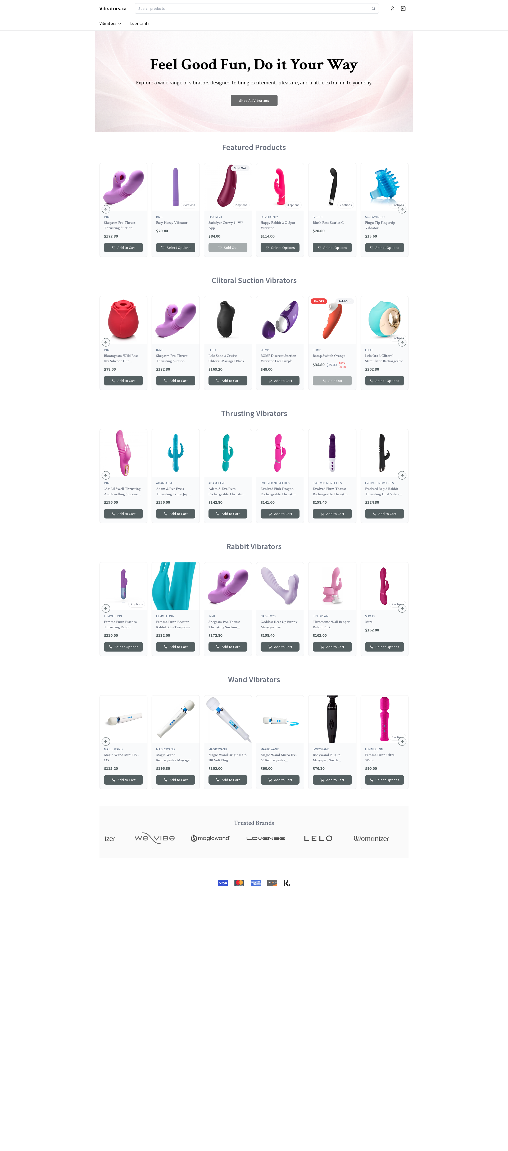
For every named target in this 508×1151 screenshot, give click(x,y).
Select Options (178, 247)
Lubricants (139, 23)
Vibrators (107, 23)
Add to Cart (126, 247)
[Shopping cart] (403, 8)
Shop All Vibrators (254, 100)
